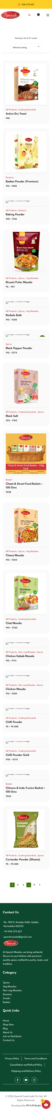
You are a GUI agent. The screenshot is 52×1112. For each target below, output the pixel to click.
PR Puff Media (33, 1105)
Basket (9, 480)
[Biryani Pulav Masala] (26, 252)
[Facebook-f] (17, 1080)
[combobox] (26, 48)
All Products (11, 110)
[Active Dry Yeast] (26, 83)
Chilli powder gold (17, 755)
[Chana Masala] (26, 525)
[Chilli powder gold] (26, 742)
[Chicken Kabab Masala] (26, 643)
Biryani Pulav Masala (19, 282)
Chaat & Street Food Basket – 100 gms (24, 485)
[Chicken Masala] (26, 676)
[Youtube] (26, 1080)
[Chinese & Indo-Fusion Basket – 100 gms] (26, 775)
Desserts (10, 178)
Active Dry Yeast (16, 113)
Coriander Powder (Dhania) (23, 859)
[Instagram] (34, 1080)
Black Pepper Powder (19, 348)
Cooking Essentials (27, 110)
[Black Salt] (26, 386)
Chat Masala (14, 623)
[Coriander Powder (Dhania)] (26, 829)
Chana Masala (15, 555)
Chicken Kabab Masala (20, 656)
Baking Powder (15, 214)
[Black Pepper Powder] (26, 335)
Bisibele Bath (14, 315)
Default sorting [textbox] (20, 48)
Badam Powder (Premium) (22, 181)
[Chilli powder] (26, 709)
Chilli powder (14, 722)
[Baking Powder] (26, 202)
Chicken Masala (16, 689)
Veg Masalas (32, 278)
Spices (21, 278)
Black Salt (12, 416)
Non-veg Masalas (26, 652)
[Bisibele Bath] (26, 302)
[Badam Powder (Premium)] (26, 151)
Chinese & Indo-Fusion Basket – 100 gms (25, 790)
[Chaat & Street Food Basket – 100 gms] (26, 453)
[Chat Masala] (26, 593)
